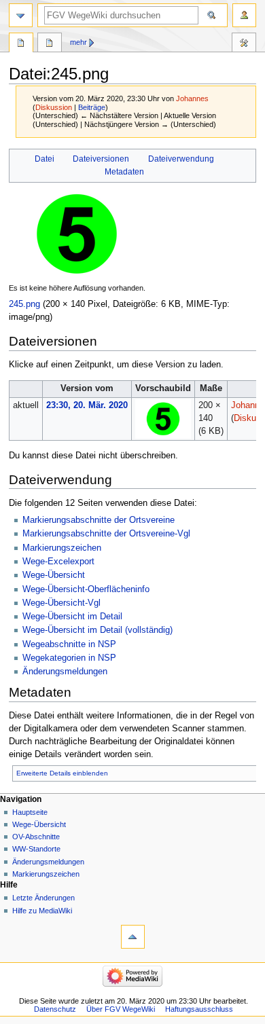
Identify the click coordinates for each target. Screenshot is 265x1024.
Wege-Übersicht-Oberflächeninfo (85, 589)
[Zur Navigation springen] (21, 15)
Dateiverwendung (181, 159)
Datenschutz (55, 1009)
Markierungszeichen (61, 548)
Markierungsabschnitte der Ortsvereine (98, 520)
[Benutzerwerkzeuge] (244, 15)
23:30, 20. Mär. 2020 (87, 405)
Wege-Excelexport (58, 561)
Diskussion (53, 107)
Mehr (78, 42)
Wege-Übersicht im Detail (72, 616)
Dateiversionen (101, 159)
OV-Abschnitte (36, 837)
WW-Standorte (36, 849)
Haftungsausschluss (199, 1009)
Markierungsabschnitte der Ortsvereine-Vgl (106, 533)
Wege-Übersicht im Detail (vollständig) (97, 630)
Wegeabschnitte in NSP (69, 644)
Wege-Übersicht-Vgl (61, 603)
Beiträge (91, 107)
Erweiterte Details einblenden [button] (62, 773)
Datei (44, 159)
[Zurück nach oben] (133, 937)
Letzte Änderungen (43, 898)
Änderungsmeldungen (64, 671)
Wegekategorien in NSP (69, 658)
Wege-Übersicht (53, 575)
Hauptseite (30, 812)
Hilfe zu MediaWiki (42, 911)
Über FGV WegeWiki (120, 1009)
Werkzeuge (243, 44)
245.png (24, 304)
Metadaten (124, 172)
